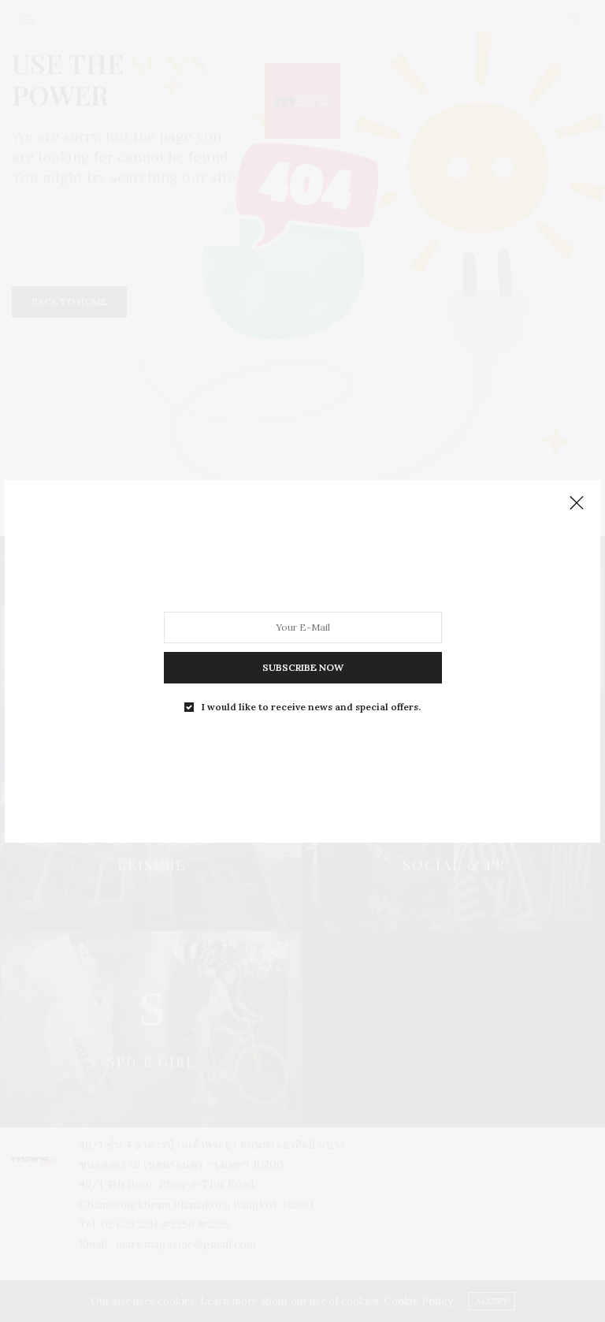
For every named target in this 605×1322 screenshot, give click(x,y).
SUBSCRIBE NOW (302, 666)
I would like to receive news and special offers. (311, 706)
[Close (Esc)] (576, 503)
